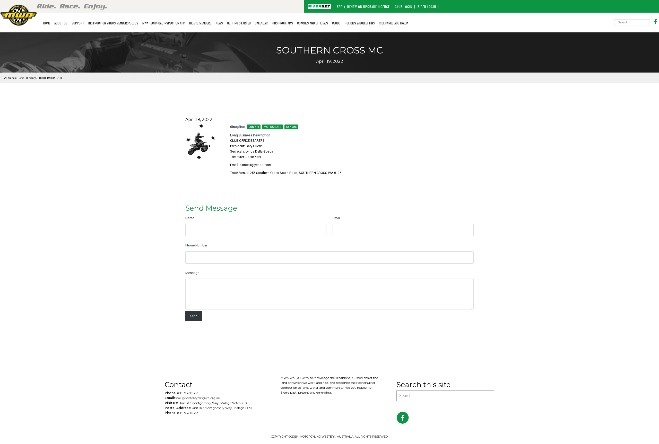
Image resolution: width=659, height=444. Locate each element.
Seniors (291, 127)
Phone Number (196, 245)
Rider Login (427, 6)
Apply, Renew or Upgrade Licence (363, 6)
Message (192, 273)
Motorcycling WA (18, 14)
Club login (403, 6)
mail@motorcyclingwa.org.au (197, 398)
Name (189, 218)
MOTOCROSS (272, 127)
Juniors (253, 127)
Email (337, 218)
